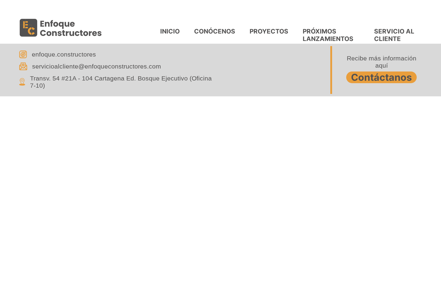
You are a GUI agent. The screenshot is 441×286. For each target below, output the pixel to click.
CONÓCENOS (214, 31)
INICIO (170, 31)
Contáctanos (381, 77)
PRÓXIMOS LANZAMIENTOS (328, 34)
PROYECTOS (269, 31)
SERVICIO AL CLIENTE (394, 34)
